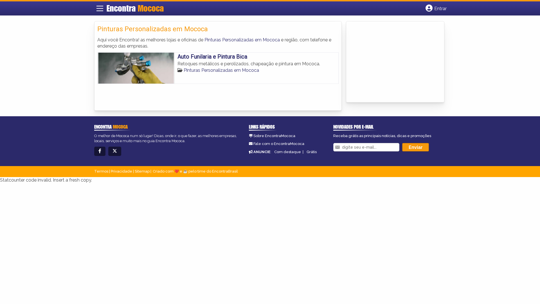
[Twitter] (114, 151)
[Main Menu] (99, 8)
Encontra (135, 8)
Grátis (312, 152)
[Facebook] (99, 151)
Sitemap (142, 171)
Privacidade (121, 171)
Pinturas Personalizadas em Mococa (242, 40)
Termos (101, 171)
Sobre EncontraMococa (274, 136)
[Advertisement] (391, 62)
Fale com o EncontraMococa (278, 144)
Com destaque (287, 152)
